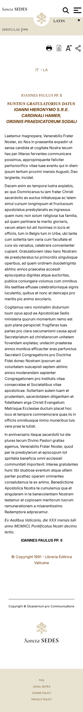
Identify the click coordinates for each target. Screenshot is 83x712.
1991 (25, 29)
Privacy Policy (41, 699)
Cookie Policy (41, 693)
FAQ (41, 680)
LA (45, 70)
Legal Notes (41, 686)
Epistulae (11, 29)
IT (37, 70)
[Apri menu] (76, 10)
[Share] (78, 49)
